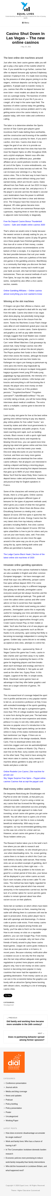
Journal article (12, 1087)
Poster (8, 1112)
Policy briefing (12, 1104)
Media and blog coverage (16, 1091)
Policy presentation (14, 1108)
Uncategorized (12, 1116)
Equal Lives (25, 14)
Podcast (9, 1100)
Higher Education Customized (28, 1190)
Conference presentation (16, 1083)
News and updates (13, 1096)
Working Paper (12, 1121)
